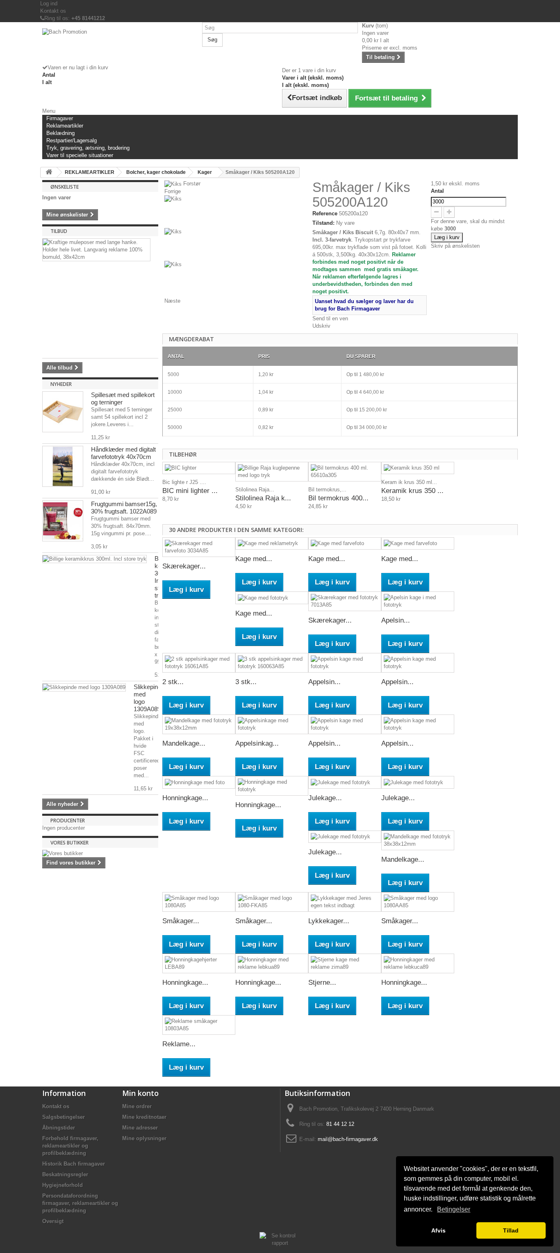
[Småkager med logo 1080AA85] (417, 902)
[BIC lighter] (198, 468)
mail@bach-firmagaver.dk (348, 1139)
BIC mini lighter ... (190, 491)
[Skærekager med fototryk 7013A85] (344, 601)
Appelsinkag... (257, 743)
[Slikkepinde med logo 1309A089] (84, 687)
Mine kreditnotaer (144, 1117)
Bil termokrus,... (327, 489)
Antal (437, 191)
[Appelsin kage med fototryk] (344, 663)
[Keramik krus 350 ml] (417, 468)
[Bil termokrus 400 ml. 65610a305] (344, 472)
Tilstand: (323, 223)
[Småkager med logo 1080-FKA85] (271, 902)
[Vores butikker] (100, 853)
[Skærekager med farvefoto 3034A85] (198, 547)
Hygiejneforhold (62, 1185)
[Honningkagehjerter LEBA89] (198, 963)
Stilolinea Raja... (254, 489)
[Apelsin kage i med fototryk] (417, 601)
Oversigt (53, 1221)
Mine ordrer (137, 1106)
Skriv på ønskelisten (455, 246)
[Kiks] (236, 211)
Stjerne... (322, 982)
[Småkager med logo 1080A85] (198, 902)
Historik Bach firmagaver (73, 1164)
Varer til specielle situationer (79, 155)
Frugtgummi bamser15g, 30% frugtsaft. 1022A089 (124, 507)
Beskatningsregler (65, 1174)
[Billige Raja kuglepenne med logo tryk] (271, 472)
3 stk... (246, 682)
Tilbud (58, 231)
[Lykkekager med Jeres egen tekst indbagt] (344, 902)
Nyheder (61, 384)
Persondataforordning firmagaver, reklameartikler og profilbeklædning (80, 1203)
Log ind (48, 3)
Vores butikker (69, 842)
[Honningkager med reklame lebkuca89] (417, 963)
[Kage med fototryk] (271, 597)
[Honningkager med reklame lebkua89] (271, 963)
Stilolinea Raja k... (263, 498)
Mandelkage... (183, 743)
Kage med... (253, 559)
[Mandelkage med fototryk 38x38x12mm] (417, 840)
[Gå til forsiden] (49, 172)
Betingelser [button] (453, 1209)
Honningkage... (185, 798)
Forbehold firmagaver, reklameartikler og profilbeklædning (70, 1145)
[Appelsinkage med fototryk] (271, 724)
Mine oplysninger (144, 1138)
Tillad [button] (511, 1230)
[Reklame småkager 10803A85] (198, 1025)
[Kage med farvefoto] (344, 543)
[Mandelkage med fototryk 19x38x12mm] (198, 724)
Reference (324, 213)
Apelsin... (395, 620)
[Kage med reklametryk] (271, 543)
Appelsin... (324, 682)
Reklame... (179, 1044)
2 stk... (173, 682)
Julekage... (325, 798)
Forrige (172, 191)
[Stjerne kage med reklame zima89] (344, 963)
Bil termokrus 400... (338, 498)
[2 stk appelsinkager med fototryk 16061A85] (198, 663)
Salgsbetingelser (63, 1117)
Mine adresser (140, 1128)
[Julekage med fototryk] (344, 782)
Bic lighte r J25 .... (184, 482)
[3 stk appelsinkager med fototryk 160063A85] (271, 663)
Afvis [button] (438, 1230)
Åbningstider (58, 1128)
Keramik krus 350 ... (412, 491)
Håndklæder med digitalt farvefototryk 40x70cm (123, 453)
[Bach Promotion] (120, 46)
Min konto (140, 1093)
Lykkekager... (328, 921)
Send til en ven (330, 318)
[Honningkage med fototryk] (271, 786)
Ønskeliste (64, 186)
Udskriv (321, 326)
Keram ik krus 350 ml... (409, 482)
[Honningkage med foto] (198, 782)
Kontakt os (53, 11)
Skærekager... (184, 566)
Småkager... (180, 921)
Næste (172, 301)
